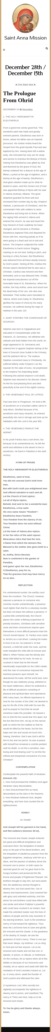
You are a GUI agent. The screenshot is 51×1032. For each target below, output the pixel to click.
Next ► (32, 84)
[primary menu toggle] (4, 50)
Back (25, 84)
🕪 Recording (26, 109)
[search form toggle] (47, 48)
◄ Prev (18, 84)
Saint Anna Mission (25, 37)
